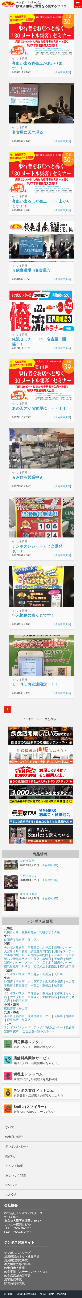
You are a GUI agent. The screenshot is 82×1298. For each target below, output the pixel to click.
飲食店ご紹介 (14, 1136)
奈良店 (46, 993)
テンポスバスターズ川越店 (21, 974)
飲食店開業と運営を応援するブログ (41, 4)
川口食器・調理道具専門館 (33, 951)
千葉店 (58, 959)
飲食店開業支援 (14, 1283)
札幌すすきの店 (49, 932)
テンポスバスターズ (17, 1027)
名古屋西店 (35, 981)
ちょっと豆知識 (15, 1175)
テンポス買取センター (48, 1027)
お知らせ (11, 1184)
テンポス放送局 (14, 947)
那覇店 (26, 1020)
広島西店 (10, 1008)
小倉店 (8, 1016)
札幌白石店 (11, 932)
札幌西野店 (29, 932)
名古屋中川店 (62, 72)
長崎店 (58, 1016)
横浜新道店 (11, 966)
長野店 (58, 974)
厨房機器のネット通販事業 (22, 1256)
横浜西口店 (67, 966)
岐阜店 (58, 985)
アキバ (29, 962)
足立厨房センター (60, 962)
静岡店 (8, 981)
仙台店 (20, 939)
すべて (9, 1127)
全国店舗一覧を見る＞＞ (38, 1031)
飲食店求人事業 (14, 1267)
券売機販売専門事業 (17, 1264)
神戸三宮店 (20, 1000)
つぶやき (11, 1194)
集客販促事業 (13, 1279)
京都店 (58, 993)
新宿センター (13, 962)
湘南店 (52, 966)
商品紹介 (11, 1156)
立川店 (40, 962)
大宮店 (8, 951)
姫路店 (64, 997)
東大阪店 (33, 997)
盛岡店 (8, 939)
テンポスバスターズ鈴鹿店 (21, 993)
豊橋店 (46, 985)
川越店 (34, 959)
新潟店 (46, 974)
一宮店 (34, 985)
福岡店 (20, 1016)
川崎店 (26, 966)
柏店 (69, 959)
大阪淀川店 (17, 997)
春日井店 (22, 985)
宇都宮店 (33, 947)
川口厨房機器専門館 (35, 955)
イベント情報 (14, 1165)
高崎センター (63, 947)
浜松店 (20, 981)
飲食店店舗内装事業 (17, 1275)
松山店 (23, 1008)
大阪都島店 (49, 997)
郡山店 (32, 939)
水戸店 (46, 947)
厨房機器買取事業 (16, 1260)
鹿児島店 (13, 1020)
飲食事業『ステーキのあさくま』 (26, 1271)
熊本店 (70, 1016)
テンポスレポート (17, 1146)
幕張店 (46, 959)
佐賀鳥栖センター (39, 1016)
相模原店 (39, 966)
